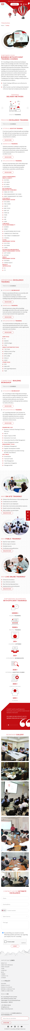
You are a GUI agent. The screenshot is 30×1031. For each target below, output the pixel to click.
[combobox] (4, 910)
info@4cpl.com (5, 1007)
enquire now (7, 551)
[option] (15, 107)
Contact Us (4, 975)
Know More (8, 140)
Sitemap (3, 977)
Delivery (3, 983)
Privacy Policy (5, 985)
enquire (14, 4)
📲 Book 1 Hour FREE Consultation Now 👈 (15, 1)
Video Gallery (5, 966)
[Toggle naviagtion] (23, 4)
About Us (4, 963)
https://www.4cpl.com (7, 1008)
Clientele (4, 970)
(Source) (25, 89)
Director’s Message (7, 965)
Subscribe (6, 1022)
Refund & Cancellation (8, 989)
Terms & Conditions (7, 990)
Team (2, 968)
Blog (2, 972)
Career (3, 974)
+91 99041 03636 (6, 1005)
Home (2, 25)
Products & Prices (6, 987)
